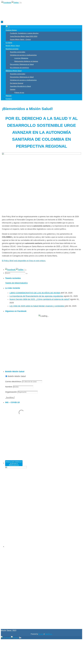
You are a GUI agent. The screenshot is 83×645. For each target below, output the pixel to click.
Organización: (11, 392)
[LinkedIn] (20, 2)
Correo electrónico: (13, 381)
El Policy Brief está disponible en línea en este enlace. (24, 261)
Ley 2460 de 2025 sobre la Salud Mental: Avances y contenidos (37, 306)
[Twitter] (15, 2)
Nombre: (9, 387)
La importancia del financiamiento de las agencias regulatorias (36, 296)
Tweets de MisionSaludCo (16, 283)
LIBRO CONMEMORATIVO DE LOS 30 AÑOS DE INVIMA (35, 293)
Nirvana (40, 634)
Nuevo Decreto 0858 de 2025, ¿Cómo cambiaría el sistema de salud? (40, 299)
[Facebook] (6, 2)
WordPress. (48, 634)
